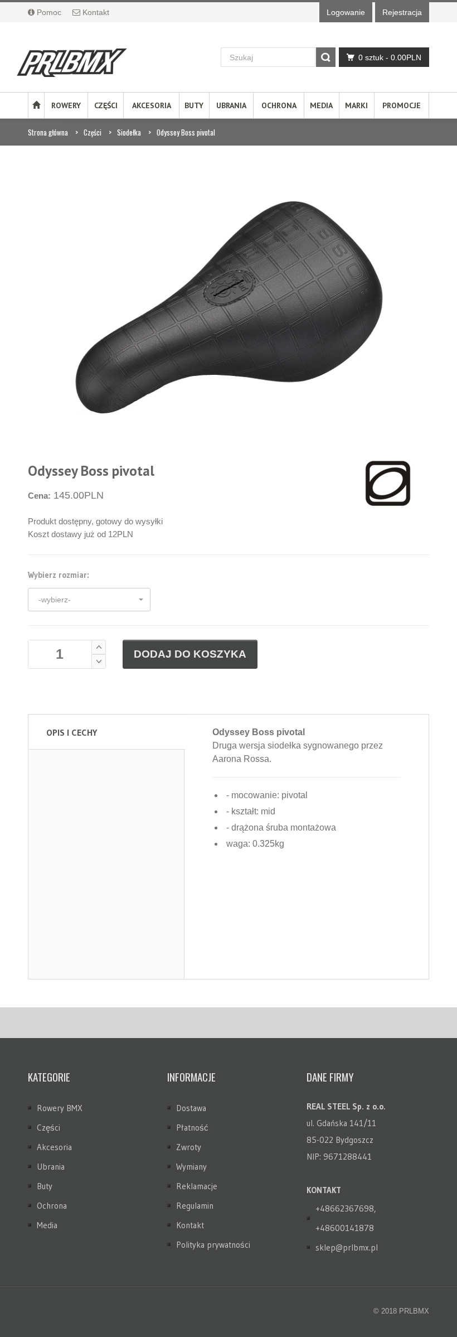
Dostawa (191, 1108)
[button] (89, 599)
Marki (356, 105)
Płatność (192, 1127)
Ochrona (278, 105)
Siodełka (129, 132)
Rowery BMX (59, 1108)
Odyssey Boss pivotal (186, 132)
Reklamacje (196, 1186)
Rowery (66, 105)
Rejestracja (402, 12)
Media (321, 105)
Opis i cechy (71, 732)
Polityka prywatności (213, 1244)
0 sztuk (389, 57)
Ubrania (231, 105)
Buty (193, 105)
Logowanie (346, 12)
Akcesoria (151, 105)
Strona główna (48, 132)
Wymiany (191, 1166)
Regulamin (194, 1205)
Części (106, 105)
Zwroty (188, 1147)
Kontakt (190, 1225)
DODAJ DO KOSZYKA (190, 654)
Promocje (401, 105)
